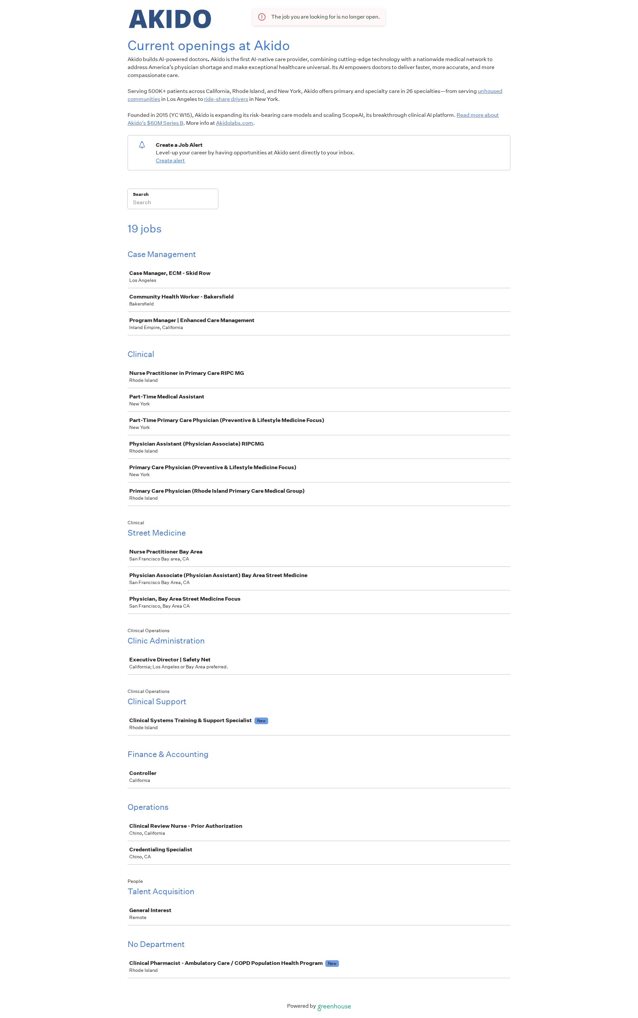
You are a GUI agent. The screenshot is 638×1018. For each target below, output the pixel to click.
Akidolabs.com (234, 123)
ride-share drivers (226, 99)
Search (141, 194)
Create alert (170, 160)
